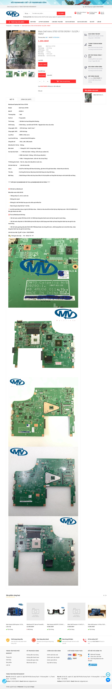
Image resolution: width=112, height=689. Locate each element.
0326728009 (99, 6)
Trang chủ (9, 657)
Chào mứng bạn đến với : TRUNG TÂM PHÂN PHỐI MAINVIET (21, 6)
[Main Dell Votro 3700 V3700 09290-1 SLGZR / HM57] (88, 97)
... (23, 18)
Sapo (32, 686)
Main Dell (41, 17)
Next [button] (34, 74)
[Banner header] (56, 2)
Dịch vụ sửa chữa (67, 17)
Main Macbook (35, 17)
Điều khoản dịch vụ (32, 662)
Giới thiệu (8, 660)
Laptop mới (60, 17)
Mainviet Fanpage (95, 654)
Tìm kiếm (61, 13)
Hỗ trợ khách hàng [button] (33, 650)
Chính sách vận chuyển (53, 657)
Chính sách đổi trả (52, 660)
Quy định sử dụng (52, 662)
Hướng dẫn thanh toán (33, 657)
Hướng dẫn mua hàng (32, 654)
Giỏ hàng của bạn (93, 12)
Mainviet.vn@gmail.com (30, 681)
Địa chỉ (102, 12)
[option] (9, 74)
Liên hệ (8, 665)
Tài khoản (79, 13)
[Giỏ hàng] (88, 13)
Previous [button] (7, 74)
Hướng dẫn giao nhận (32, 660)
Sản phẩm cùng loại (13, 595)
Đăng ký (84, 12)
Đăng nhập (79, 12)
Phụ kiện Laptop (48, 17)
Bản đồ (102, 13)
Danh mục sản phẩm (17, 22)
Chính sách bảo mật (52, 654)
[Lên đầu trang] (109, 686)
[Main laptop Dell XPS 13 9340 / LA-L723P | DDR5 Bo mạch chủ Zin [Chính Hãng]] (56, 611)
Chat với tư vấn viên (95, 656)
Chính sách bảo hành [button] (54, 650)
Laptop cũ (54, 17)
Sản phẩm (9, 662)
